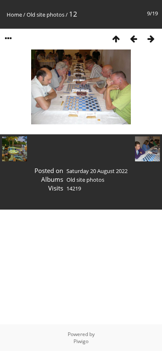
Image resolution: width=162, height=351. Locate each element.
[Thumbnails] (116, 38)
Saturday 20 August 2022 (97, 171)
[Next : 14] (151, 38)
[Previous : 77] (133, 38)
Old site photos (45, 14)
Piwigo (81, 341)
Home (14, 14)
